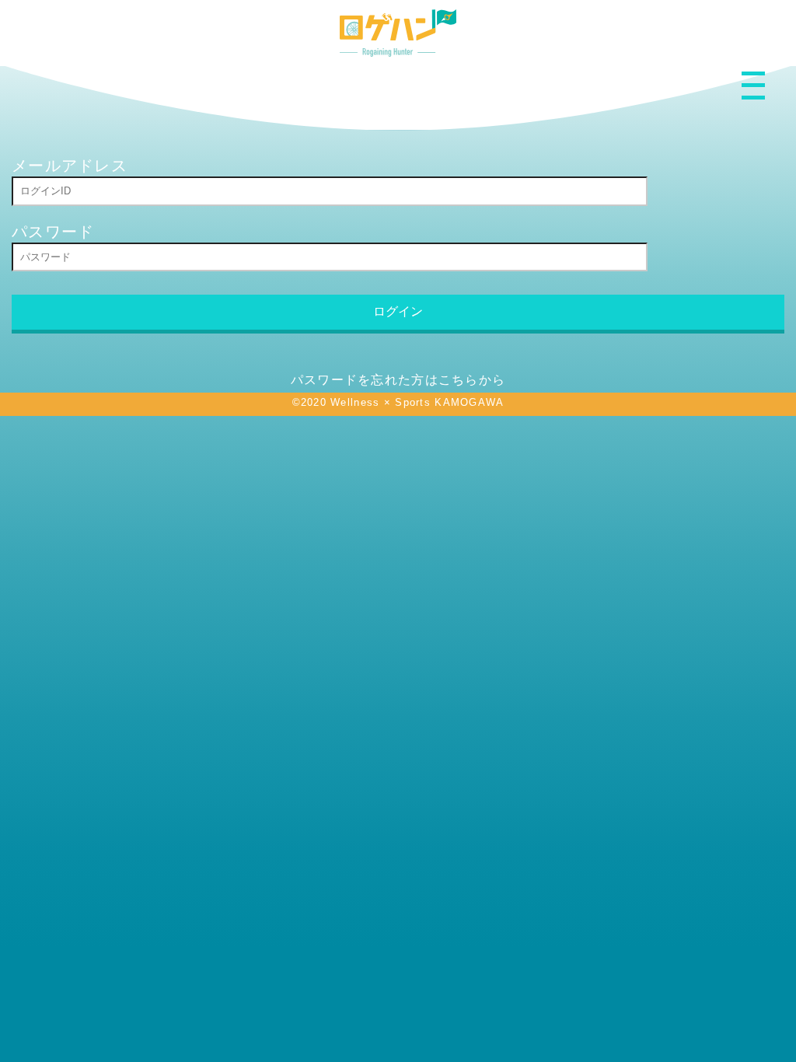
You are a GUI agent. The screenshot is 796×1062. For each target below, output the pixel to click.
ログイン (398, 311)
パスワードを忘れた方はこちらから (398, 379)
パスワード (53, 231)
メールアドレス (69, 165)
